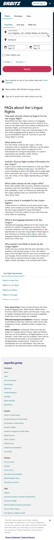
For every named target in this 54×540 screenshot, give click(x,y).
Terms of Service (28, 537)
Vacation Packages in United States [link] (16, 431)
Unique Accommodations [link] (13, 447)
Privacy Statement (12, 537)
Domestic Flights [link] (10, 427)
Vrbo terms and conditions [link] (13, 474)
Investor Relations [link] (10, 392)
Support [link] (7, 493)
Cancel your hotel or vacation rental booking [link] (19, 497)
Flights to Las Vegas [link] (11, 285)
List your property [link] (10, 380)
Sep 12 (11, 48)
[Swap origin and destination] (48, 36)
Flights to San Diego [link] (11, 300)
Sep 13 (36, 48)
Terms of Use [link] (8, 470)
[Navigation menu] (49, 4)
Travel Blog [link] (8, 452)
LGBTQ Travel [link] (9, 443)
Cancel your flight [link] (10, 501)
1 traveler (6, 62)
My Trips (30, 169)
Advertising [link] (8, 405)
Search (27, 69)
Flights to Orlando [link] (10, 290)
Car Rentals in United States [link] (14, 423)
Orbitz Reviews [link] (9, 435)
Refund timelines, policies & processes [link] (17, 505)
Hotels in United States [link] (12, 415)
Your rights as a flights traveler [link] (14, 513)
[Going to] (27, 40)
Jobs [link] (5, 376)
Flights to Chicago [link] (10, 295)
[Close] (50, 520)
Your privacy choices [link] (11, 482)
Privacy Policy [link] (9, 462)
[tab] (7, 16)
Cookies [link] (7, 466)
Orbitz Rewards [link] (9, 401)
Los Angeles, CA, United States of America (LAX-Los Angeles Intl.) (29, 33)
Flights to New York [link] (10, 280)
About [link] (6, 372)
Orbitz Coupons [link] (9, 439)
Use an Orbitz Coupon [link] (11, 509)
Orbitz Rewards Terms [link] (11, 478)
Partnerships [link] (8, 384)
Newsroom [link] (8, 388)
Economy (19, 62)
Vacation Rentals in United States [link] (15, 419)
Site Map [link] (7, 397)
